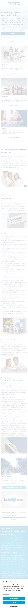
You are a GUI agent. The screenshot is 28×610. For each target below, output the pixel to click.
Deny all (14, 602)
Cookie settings (14, 606)
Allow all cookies (14, 598)
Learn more (6, 594)
